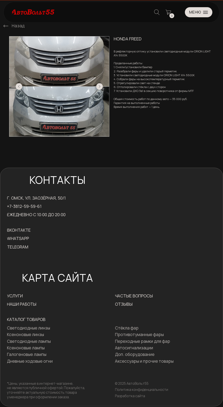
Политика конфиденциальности (141, 389)
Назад (18, 26)
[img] (5, 26)
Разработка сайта (130, 395)
